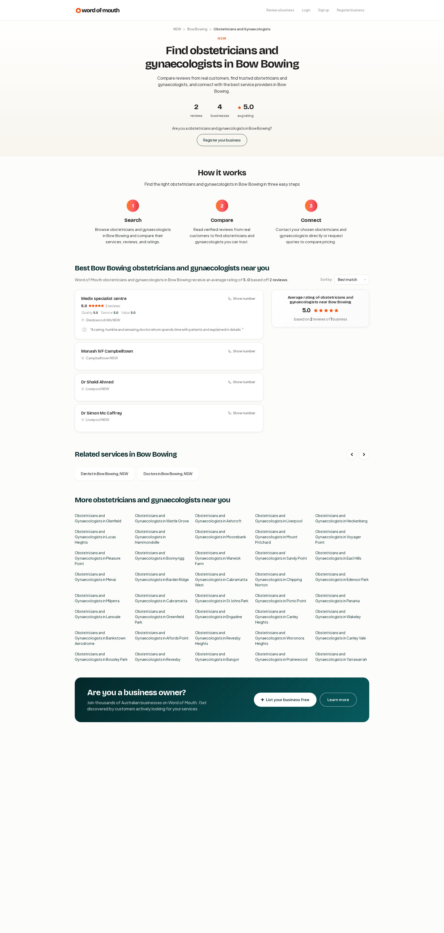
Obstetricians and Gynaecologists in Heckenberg (341, 518)
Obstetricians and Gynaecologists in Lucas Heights (95, 536)
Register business (350, 10)
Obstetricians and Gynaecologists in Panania (337, 598)
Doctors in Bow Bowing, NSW (168, 473)
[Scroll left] (352, 454)
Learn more (338, 699)
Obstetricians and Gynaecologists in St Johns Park (221, 598)
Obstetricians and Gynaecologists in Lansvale (98, 614)
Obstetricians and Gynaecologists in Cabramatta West (221, 579)
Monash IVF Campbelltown (107, 351)
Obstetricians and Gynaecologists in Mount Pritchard (276, 536)
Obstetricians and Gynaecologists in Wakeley (338, 614)
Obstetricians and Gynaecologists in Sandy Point (281, 555)
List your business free (287, 699)
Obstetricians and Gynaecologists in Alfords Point (162, 635)
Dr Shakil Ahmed (97, 382)
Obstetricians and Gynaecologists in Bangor (217, 657)
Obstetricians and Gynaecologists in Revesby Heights (218, 638)
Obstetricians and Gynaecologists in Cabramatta (161, 598)
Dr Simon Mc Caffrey (101, 413)
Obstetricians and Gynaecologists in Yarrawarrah (341, 657)
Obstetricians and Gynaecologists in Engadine (218, 614)
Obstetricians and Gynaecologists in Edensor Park (342, 577)
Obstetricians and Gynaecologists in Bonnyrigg (159, 555)
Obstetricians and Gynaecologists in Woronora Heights (279, 638)
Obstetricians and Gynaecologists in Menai (95, 577)
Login (306, 10)
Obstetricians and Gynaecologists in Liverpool (278, 518)
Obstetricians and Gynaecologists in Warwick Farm (218, 558)
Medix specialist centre (104, 298)
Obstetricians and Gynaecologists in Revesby (158, 657)
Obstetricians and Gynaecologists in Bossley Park (101, 657)
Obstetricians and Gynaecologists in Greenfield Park (159, 616)
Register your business (222, 140)
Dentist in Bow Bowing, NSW (104, 473)
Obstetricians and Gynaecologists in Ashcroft (218, 518)
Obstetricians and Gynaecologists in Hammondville (150, 536)
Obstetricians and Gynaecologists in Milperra (97, 598)
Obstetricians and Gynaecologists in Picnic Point (280, 598)
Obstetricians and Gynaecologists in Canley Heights (276, 616)
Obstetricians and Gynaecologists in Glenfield (98, 518)
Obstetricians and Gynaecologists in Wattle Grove (162, 518)
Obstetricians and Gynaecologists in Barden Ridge (162, 577)
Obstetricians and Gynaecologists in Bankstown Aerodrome (100, 638)
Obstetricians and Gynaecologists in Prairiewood (281, 657)
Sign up (323, 10)
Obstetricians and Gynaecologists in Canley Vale (340, 635)
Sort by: (326, 279)
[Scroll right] (364, 454)
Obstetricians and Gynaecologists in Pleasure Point (98, 558)
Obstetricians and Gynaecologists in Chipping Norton (278, 579)
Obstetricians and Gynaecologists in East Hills (338, 555)
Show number (244, 298)
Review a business (280, 10)
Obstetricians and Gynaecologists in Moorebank (220, 534)
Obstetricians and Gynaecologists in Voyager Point (338, 536)
